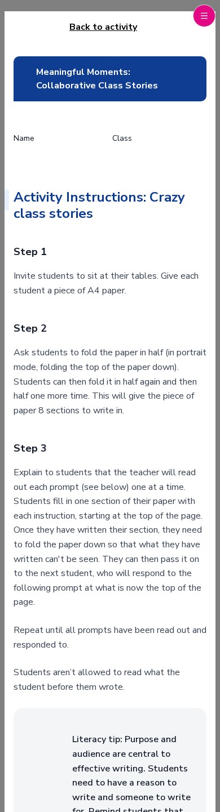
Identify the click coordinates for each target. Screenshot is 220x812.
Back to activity (103, 27)
